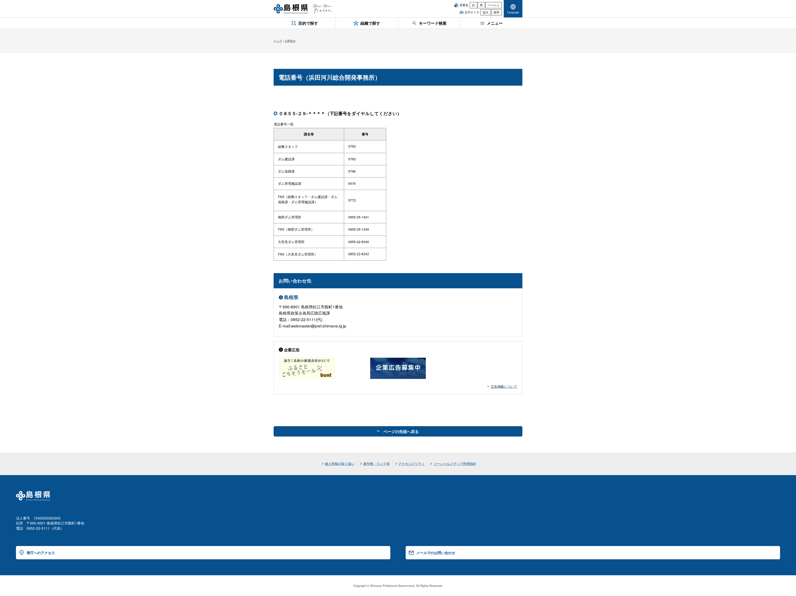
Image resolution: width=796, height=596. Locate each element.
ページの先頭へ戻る (401, 431)
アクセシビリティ (411, 463)
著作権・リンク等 (376, 463)
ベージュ (493, 5)
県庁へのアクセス (41, 552)
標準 (496, 12)
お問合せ (290, 41)
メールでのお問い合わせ (435, 552)
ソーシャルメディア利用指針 (454, 463)
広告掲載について (504, 386)
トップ (278, 41)
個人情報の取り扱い (340, 463)
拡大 (486, 12)
